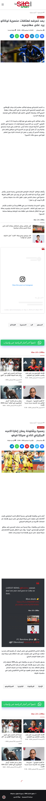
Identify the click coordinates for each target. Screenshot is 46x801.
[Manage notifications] (4, 797)
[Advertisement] (23, 84)
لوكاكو (12, 325)
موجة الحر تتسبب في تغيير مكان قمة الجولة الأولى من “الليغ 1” (11, 375)
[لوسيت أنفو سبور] (23, 5)
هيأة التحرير (16, 797)
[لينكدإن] (32, 36)
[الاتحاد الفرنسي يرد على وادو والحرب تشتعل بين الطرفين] (33, 364)
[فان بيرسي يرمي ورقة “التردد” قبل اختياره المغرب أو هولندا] (38, 239)
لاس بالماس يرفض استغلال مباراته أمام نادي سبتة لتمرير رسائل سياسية (17, 227)
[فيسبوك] (42, 36)
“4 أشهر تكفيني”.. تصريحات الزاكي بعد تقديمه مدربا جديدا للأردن (34, 403)
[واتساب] (17, 36)
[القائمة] (3, 5)
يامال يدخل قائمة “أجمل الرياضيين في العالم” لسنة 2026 (11, 402)
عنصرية (22, 325)
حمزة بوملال (39, 30)
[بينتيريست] (27, 36)
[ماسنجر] (22, 36)
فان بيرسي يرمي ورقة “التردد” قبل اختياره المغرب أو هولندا (17, 236)
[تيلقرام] (12, 36)
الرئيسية (40, 12)
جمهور (39, 325)
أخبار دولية (33, 12)
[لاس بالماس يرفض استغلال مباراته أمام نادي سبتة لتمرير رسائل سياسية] (38, 229)
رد (31, 325)
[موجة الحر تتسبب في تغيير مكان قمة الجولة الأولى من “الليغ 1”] (11, 364)
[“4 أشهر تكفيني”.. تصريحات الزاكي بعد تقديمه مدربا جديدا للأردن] (33, 392)
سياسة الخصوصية (27, 797)
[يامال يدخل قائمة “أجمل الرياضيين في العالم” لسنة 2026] (11, 392)
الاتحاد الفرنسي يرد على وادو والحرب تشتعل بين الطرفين (35, 374)
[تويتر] (37, 36)
